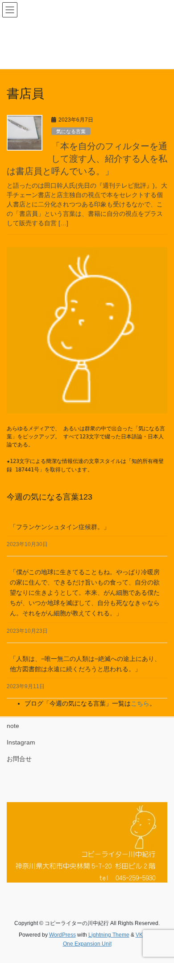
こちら (140, 703)
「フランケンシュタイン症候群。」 (60, 526)
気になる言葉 (71, 131)
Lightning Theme (108, 935)
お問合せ (19, 758)
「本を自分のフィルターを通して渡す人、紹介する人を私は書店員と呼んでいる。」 (87, 158)
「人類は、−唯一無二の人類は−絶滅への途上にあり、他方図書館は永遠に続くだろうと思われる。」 (85, 664)
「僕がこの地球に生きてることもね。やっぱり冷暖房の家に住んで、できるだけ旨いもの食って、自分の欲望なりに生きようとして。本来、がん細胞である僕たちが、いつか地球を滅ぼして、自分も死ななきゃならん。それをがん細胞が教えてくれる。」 (85, 592)
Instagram (21, 742)
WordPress (62, 935)
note (13, 725)
